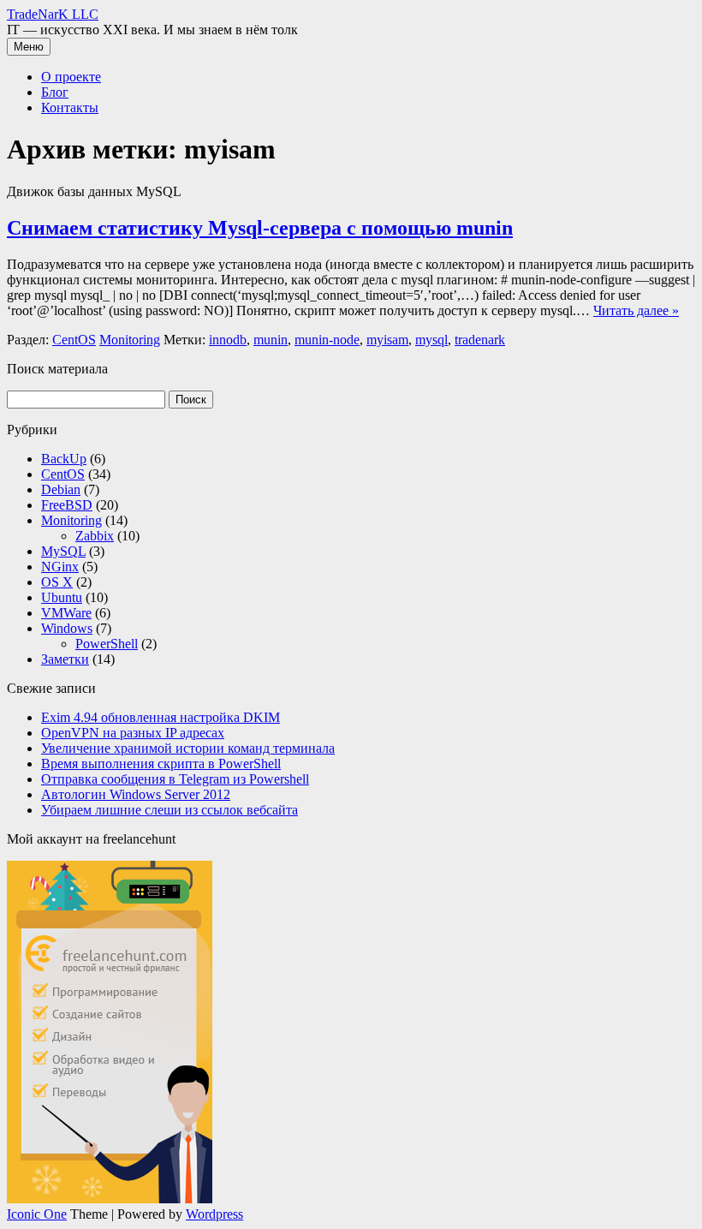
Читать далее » (636, 310)
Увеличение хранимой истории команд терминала (188, 748)
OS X (57, 582)
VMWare (66, 613)
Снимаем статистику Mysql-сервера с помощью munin (260, 228)
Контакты (69, 107)
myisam (387, 339)
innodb (228, 339)
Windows (66, 628)
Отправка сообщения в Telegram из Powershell (175, 779)
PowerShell (106, 643)
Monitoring (129, 339)
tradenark (480, 339)
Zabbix (94, 535)
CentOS (74, 339)
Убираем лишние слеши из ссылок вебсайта (169, 809)
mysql (431, 339)
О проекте (71, 76)
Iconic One (37, 1214)
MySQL (63, 551)
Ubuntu (61, 597)
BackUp (63, 458)
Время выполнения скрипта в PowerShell (161, 763)
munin (270, 339)
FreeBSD (66, 505)
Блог (54, 92)
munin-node (327, 339)
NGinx (60, 566)
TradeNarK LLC (52, 14)
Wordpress (214, 1214)
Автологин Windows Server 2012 (135, 794)
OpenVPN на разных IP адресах (132, 732)
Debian (60, 489)
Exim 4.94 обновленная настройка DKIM (160, 717)
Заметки (65, 659)
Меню (29, 46)
